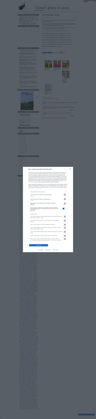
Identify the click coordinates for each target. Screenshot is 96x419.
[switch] (64, 195)
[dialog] (48, 209)
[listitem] (48, 191)
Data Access (48, 249)
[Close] (70, 169)
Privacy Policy (55, 249)
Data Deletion (40, 249)
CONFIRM (38, 245)
